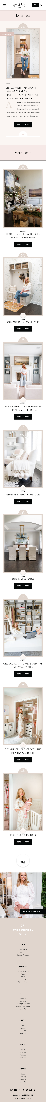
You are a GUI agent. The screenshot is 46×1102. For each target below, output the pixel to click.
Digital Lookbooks (23, 1006)
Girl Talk (23, 1031)
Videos (23, 974)
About (23, 977)
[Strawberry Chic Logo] (19, 7)
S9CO (23, 1098)
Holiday (23, 231)
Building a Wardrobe (23, 1004)
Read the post (23, 244)
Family (23, 1025)
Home (8, 84)
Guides (23, 1074)
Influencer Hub (23, 971)
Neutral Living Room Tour (23, 494)
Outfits (23, 998)
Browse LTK (23, 950)
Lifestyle (23, 403)
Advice (23, 1028)
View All (23, 1009)
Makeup (23, 1055)
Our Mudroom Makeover (23, 322)
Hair (23, 1050)
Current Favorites (23, 955)
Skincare (23, 1052)
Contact (23, 979)
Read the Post (23, 124)
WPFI (29, 1098)
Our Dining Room (23, 579)
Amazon (23, 952)
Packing (23, 1077)
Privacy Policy (23, 982)
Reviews (23, 1001)
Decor (23, 660)
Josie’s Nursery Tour (23, 835)
